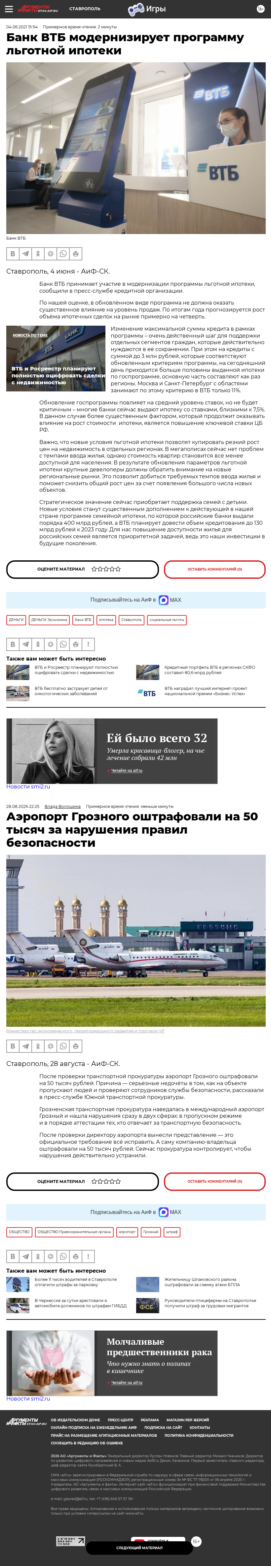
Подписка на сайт (163, 1428)
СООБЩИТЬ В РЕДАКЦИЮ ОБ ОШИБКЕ (87, 1443)
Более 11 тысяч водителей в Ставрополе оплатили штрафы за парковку (76, 1282)
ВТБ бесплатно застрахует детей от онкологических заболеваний (71, 691)
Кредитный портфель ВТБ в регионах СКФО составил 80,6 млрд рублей (210, 670)
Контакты (200, 1428)
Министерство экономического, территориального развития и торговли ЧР (85, 1030)
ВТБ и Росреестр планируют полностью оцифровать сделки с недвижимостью (76, 670)
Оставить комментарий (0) (215, 569)
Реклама (150, 1420)
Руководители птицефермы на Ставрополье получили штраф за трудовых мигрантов (210, 1303)
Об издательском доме (75, 1420)
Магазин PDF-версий (188, 1420)
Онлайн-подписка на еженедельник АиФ (94, 1428)
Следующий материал (139, 1548)
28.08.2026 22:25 (22, 806)
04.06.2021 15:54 (22, 26)
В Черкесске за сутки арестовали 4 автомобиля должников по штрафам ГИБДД (81, 1303)
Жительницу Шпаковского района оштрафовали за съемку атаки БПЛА (202, 1282)
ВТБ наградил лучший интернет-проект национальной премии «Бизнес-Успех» (206, 691)
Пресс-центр (120, 1420)
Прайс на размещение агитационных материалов (104, 1435)
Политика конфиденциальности (199, 1435)
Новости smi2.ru (28, 786)
